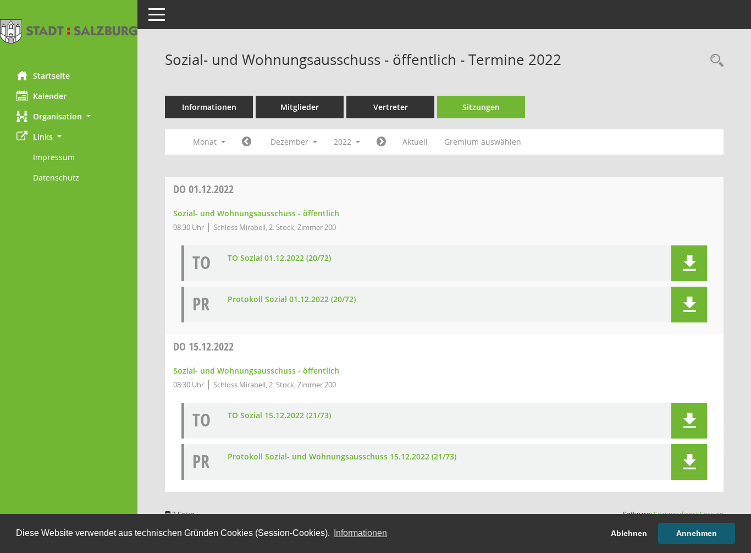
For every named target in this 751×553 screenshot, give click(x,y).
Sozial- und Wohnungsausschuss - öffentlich (256, 213)
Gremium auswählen (482, 141)
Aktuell (415, 141)
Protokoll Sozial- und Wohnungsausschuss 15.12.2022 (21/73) (342, 457)
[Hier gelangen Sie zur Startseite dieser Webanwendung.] (68, 31)
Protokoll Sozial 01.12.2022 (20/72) (292, 299)
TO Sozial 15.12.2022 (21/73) (279, 415)
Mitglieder (299, 107)
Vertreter (390, 107)
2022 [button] (344, 141)
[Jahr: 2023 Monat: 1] (381, 142)
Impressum (54, 157)
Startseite (51, 75)
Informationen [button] (360, 533)
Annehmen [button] (696, 533)
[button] (68, 116)
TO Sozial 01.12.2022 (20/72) (279, 258)
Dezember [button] (290, 141)
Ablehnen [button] (629, 533)
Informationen (209, 107)
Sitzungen (481, 107)
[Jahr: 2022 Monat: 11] (246, 142)
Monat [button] (206, 141)
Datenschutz (56, 177)
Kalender (50, 96)
